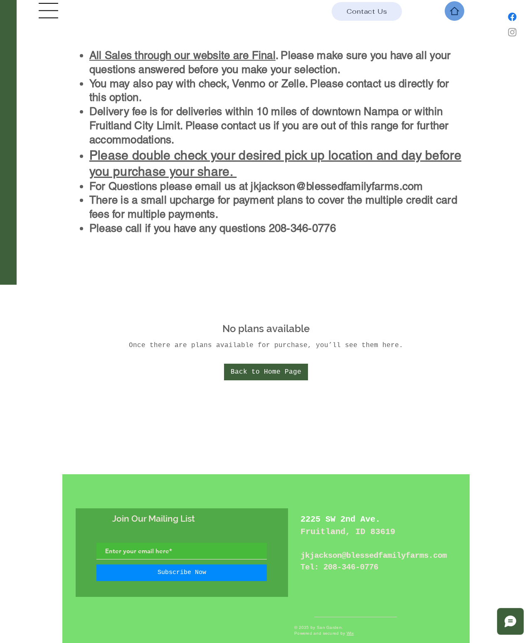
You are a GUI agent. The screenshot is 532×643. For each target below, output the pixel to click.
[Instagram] (512, 32)
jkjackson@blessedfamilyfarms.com (337, 186)
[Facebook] (512, 16)
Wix (350, 633)
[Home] (454, 11)
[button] (48, 10)
